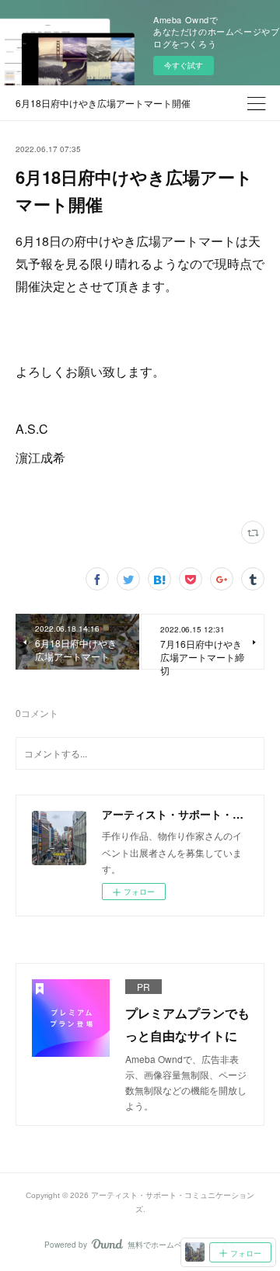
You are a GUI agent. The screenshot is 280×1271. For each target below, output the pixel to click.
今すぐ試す (183, 65)
